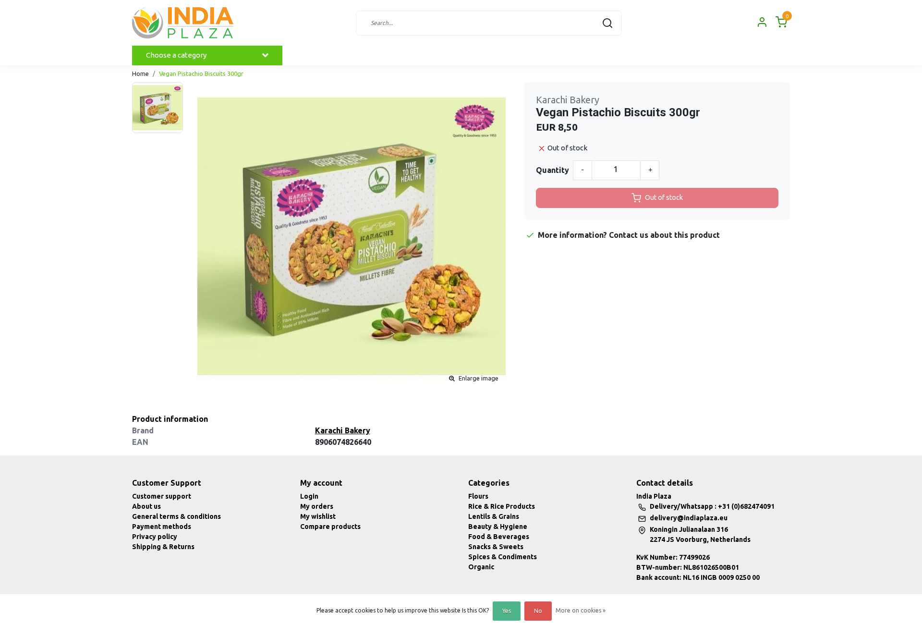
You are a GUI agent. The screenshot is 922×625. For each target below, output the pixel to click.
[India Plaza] (182, 22)
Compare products (330, 526)
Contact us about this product (664, 235)
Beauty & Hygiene (497, 526)
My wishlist (318, 516)
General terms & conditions (176, 516)
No (538, 611)
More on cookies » (581, 610)
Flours (478, 496)
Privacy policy (154, 536)
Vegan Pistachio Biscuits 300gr (201, 73)
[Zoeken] (607, 23)
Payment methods (161, 526)
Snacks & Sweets (495, 547)
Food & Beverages (498, 536)
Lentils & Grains (493, 516)
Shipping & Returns (163, 547)
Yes (506, 611)
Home (140, 73)
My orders (316, 506)
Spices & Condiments (502, 557)
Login (309, 496)
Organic (481, 567)
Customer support (161, 496)
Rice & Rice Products (501, 506)
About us (146, 506)
